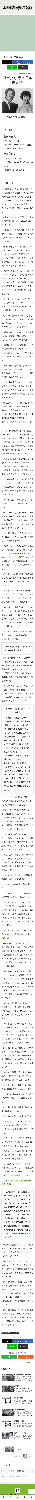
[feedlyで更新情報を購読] (9, 1357)
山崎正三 (20, 557)
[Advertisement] (17, 33)
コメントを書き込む (17, 1471)
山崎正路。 (6, 938)
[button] (23, 67)
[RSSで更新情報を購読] (26, 1357)
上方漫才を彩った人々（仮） (11, 1333)
